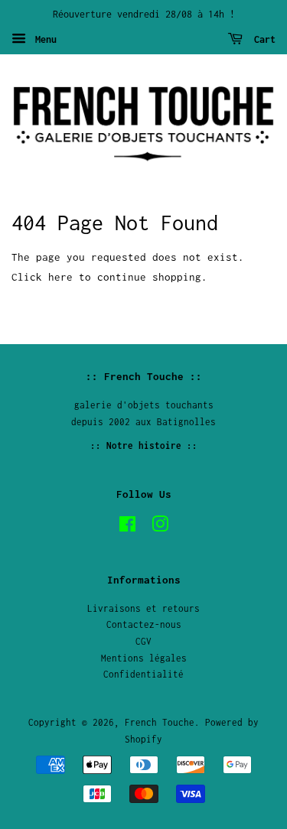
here (60, 277)
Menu (43, 39)
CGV (143, 641)
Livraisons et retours (143, 608)
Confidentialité (143, 674)
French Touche (159, 722)
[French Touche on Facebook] (127, 527)
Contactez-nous (143, 624)
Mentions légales (144, 658)
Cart (262, 39)
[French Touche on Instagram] (160, 527)
